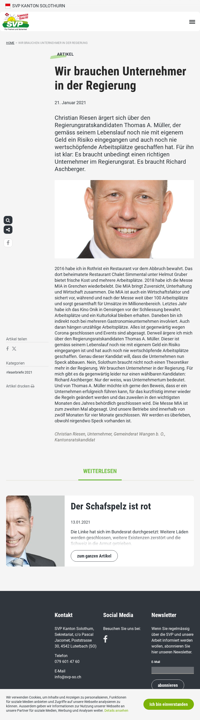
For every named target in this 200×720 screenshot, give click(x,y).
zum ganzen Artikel (94, 555)
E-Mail (155, 662)
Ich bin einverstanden (169, 704)
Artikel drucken (18, 386)
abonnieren (168, 685)
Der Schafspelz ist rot (111, 506)
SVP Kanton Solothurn (37, 5)
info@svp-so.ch (68, 677)
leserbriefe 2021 (20, 372)
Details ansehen (116, 710)
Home (10, 43)
